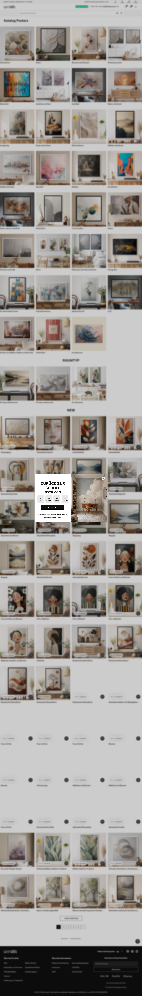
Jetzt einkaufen (53, 507)
